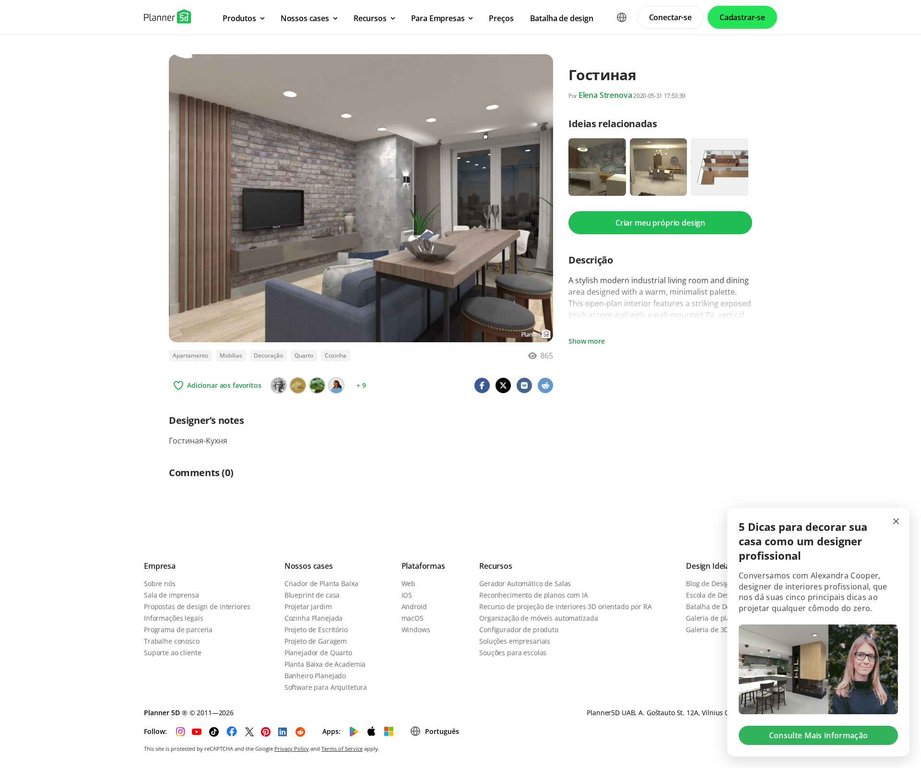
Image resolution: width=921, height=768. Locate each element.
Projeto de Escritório (316, 629)
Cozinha (335, 355)
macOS (412, 618)
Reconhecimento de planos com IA (533, 595)
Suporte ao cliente (172, 652)
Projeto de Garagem (315, 641)
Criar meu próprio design (660, 222)
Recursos (495, 566)
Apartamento (190, 355)
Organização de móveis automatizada (538, 618)
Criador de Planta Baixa (321, 583)
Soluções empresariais (514, 641)
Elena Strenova (605, 95)
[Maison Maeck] (298, 385)
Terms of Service (342, 748)
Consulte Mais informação (818, 735)
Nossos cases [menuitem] (305, 18)
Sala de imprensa (171, 595)
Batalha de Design (715, 606)
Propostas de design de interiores (197, 606)
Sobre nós (160, 583)
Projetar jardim (308, 606)
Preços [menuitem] (501, 18)
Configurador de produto (518, 629)
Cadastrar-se (742, 17)
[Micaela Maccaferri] (278, 385)
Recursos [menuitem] (370, 18)
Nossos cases (308, 566)
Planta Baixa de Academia (325, 664)
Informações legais (173, 618)
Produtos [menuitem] (239, 18)
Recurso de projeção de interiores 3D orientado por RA (565, 606)
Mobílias (231, 355)
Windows (415, 629)
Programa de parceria (178, 629)
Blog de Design (709, 583)
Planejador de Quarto (318, 652)
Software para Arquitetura (325, 687)
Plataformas (423, 566)
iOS (407, 595)
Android (414, 606)
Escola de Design (712, 595)
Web (408, 583)
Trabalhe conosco (172, 641)
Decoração (268, 355)
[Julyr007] (336, 385)
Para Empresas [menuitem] (438, 18)
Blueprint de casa (312, 595)
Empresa (160, 566)
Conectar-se (670, 17)
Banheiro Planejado (315, 675)
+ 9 (361, 385)
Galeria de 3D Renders (721, 629)
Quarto (304, 355)
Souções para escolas (512, 652)
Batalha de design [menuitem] (561, 18)
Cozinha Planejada (313, 618)
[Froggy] (317, 385)
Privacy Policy (291, 748)
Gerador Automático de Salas (525, 583)
